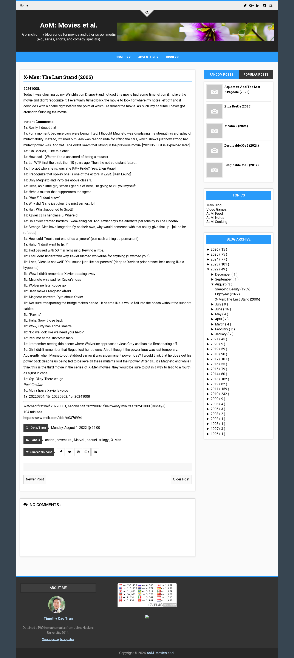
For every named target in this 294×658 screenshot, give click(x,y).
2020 (215, 344)
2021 (215, 339)
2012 (215, 384)
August (220, 284)
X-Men (116, 440)
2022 (215, 269)
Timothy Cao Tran (58, 619)
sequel (92, 440)
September (224, 279)
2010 (215, 394)
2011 (215, 389)
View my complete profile (58, 639)
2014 (215, 374)
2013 (215, 379)
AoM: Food (214, 214)
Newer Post (35, 479)
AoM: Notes (215, 218)
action (50, 440)
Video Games (216, 209)
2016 (215, 364)
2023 (215, 264)
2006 (215, 409)
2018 (215, 354)
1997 (215, 429)
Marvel (79, 440)
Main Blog (213, 205)
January (221, 334)
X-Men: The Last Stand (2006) (58, 77)
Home (24, 5)
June (219, 309)
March (220, 324)
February (222, 329)
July (218, 304)
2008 (215, 404)
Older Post (181, 479)
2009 (215, 399)
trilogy (104, 440)
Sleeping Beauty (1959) (232, 289)
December (223, 274)
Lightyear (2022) (227, 294)
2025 (215, 254)
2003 (215, 414)
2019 (215, 349)
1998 (215, 424)
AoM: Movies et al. (68, 25)
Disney (171, 57)
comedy (122, 57)
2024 (215, 259)
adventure (147, 57)
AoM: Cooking (216, 222)
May (218, 314)
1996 (215, 434)
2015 (215, 369)
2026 (215, 249)
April (219, 319)
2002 (215, 419)
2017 (215, 359)
